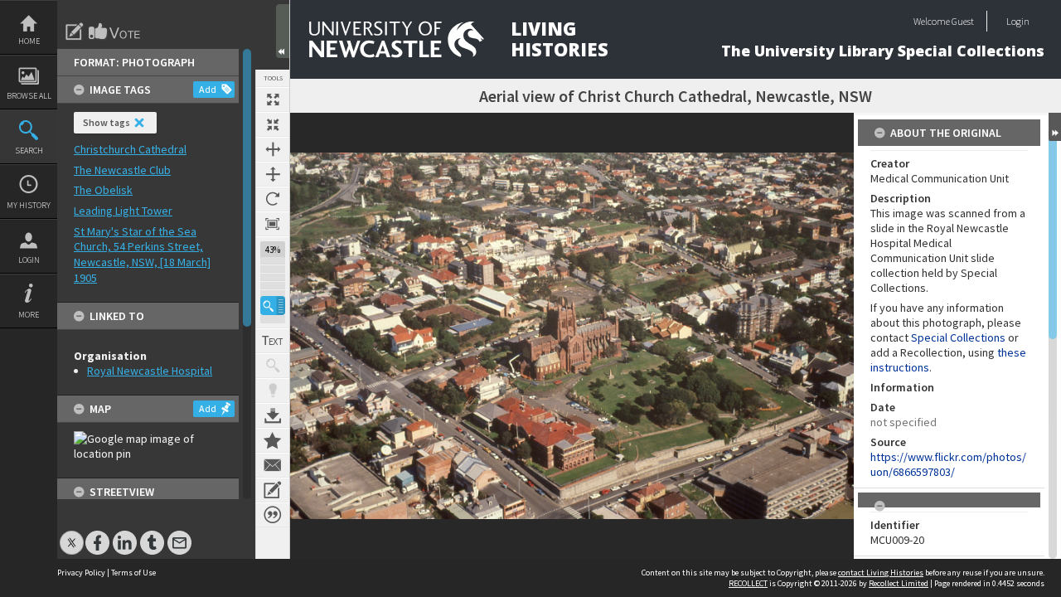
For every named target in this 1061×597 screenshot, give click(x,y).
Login (29, 260)
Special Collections (958, 337)
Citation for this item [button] (272, 514)
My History (29, 205)
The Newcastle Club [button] (122, 170)
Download (272, 415)
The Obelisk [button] (103, 189)
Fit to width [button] (272, 149)
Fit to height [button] (272, 174)
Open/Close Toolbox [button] (282, 31)
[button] (272, 305)
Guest (963, 21)
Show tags (106, 122)
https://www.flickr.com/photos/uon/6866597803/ (948, 464)
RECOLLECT (748, 583)
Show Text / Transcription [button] (272, 340)
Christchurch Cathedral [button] (130, 149)
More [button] (28, 314)
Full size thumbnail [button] (272, 99)
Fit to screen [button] (272, 124)
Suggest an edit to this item (74, 31)
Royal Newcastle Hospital (149, 370)
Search (29, 150)
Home (29, 41)
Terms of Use (133, 572)
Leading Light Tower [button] (123, 210)
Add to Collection (272, 440)
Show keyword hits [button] (272, 365)
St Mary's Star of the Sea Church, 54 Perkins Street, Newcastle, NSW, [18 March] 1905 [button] (142, 254)
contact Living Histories (880, 572)
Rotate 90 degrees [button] (272, 199)
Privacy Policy (81, 572)
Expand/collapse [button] (1055, 127)
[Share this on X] (72, 534)
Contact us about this (272, 465)
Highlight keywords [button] (272, 390)
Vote (115, 31)
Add (207, 89)
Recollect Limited (898, 583)
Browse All (29, 95)
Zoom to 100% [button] (272, 223)
